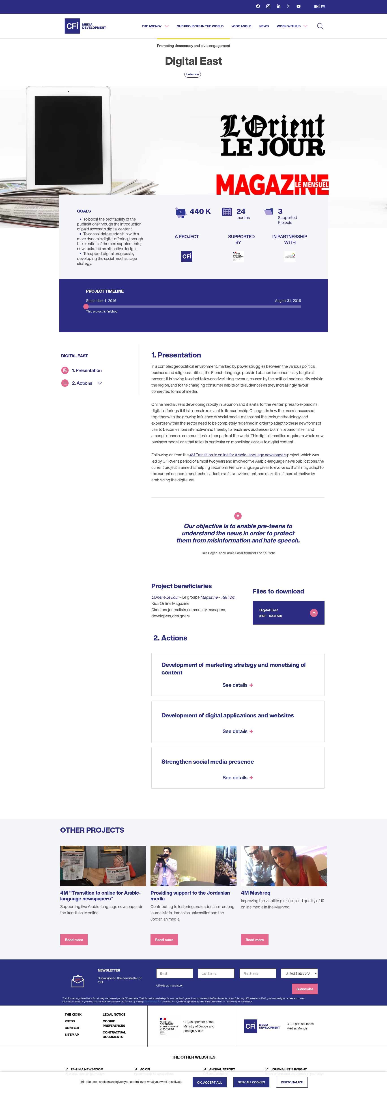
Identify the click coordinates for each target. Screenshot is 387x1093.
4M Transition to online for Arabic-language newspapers (237, 455)
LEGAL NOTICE (114, 1014)
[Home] (85, 26)
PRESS (70, 1021)
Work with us (289, 26)
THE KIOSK (73, 1014)
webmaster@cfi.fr (152, 1001)
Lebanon (192, 74)
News (264, 26)
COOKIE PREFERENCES (114, 1023)
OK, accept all (209, 1082)
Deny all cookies (251, 1082)
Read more (74, 939)
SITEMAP (72, 1034)
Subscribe (305, 989)
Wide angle (241, 26)
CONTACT (72, 1027)
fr (323, 6)
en (316, 6)
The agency (152, 26)
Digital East (268, 610)
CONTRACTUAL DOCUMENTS (114, 1034)
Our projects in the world (200, 26)
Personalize (292, 1082)
